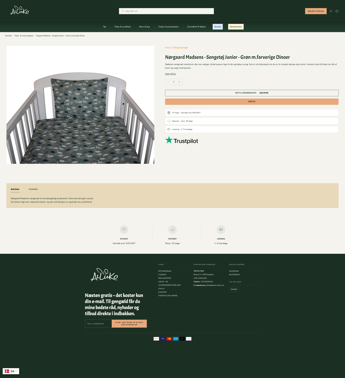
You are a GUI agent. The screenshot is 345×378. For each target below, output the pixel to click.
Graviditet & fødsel (196, 26)
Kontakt (162, 292)
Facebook (234, 271)
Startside (8, 36)
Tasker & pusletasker (168, 26)
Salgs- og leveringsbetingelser (169, 283)
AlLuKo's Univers (316, 11)
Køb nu (252, 101)
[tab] (15, 190)
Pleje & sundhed (122, 26)
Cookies (162, 274)
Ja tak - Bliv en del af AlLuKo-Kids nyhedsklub (129, 323)
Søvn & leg (144, 26)
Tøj (104, 26)
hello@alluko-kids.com (215, 285)
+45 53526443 (207, 281)
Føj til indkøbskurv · (251, 93)
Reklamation (164, 278)
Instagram (234, 274)
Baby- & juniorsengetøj (24, 36)
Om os (161, 288)
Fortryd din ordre (168, 295)
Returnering (164, 271)
